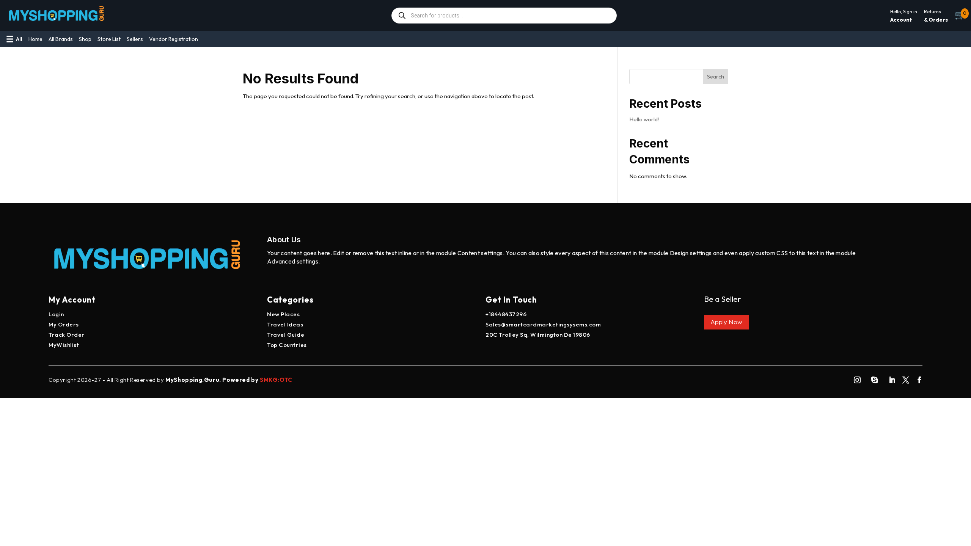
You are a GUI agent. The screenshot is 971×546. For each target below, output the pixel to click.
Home (35, 39)
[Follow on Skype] (874, 380)
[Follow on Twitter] (906, 380)
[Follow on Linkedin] (892, 380)
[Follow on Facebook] (919, 380)
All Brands (61, 39)
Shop (85, 39)
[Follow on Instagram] (857, 380)
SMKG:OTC (276, 379)
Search (715, 76)
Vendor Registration (173, 39)
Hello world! (644, 119)
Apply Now (726, 322)
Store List (109, 39)
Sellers (135, 39)
